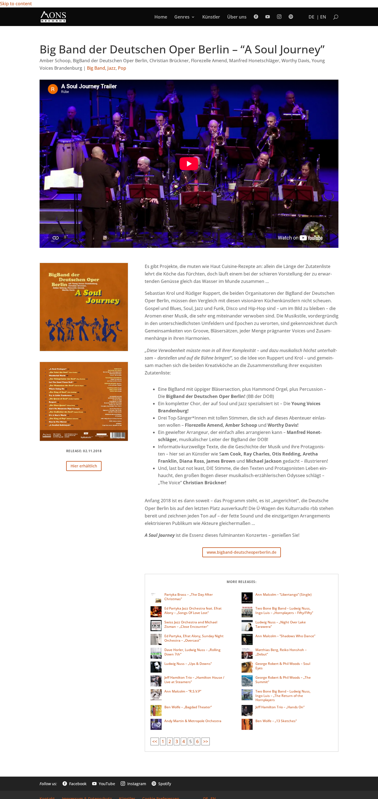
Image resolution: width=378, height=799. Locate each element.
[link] (53, 16)
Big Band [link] (96, 68)
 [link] (256, 17)
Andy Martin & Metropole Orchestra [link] (192, 721)
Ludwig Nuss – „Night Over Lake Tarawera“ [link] (280, 624)
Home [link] (160, 17)
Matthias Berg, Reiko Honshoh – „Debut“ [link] (281, 652)
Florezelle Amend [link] (209, 61)
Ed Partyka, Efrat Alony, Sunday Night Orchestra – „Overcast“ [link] (194, 638)
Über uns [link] (237, 17)
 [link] (291, 17)
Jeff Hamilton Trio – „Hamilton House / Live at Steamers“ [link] (194, 679)
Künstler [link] (211, 17)
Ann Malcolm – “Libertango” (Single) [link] (283, 594)
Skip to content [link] (16, 4)
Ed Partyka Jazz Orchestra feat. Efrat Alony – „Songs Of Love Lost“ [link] (193, 610)
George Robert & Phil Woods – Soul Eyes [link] (282, 665)
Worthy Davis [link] (295, 61)
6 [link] (197, 741)
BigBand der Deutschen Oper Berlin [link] (110, 61)
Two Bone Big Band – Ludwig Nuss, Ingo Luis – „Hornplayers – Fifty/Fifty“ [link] (284, 610)
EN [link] (323, 17)
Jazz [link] (111, 68)
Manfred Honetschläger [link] (254, 61)
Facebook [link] (75, 783)
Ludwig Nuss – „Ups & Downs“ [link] (188, 663)
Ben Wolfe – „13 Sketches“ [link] (276, 721)
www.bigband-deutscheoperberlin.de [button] (241, 552)
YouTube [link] (103, 783)
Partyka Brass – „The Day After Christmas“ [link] (188, 596)
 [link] (279, 17)
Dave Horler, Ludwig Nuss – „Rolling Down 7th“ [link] (192, 652)
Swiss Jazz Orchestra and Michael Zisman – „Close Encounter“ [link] (190, 624)
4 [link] (183, 741)
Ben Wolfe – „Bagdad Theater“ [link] (188, 707)
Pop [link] (122, 68)
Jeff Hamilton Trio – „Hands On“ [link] (279, 707)
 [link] (267, 17)
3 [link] (176, 741)
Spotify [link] (161, 783)
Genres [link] (182, 17)
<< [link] (154, 741)
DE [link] (311, 17)
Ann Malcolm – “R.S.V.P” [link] (182, 691)
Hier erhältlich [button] (84, 466)
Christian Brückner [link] (169, 61)
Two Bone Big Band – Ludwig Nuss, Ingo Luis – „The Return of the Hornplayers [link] (282, 695)
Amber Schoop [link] (55, 61)
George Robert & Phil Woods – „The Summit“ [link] (283, 679)
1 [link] (163, 741)
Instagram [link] (133, 783)
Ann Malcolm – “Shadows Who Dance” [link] (285, 636)
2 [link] (170, 741)
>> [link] (205, 741)
